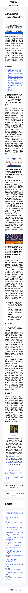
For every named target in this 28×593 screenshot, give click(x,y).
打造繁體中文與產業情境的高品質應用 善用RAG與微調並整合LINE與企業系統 (15, 78)
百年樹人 (14, 2)
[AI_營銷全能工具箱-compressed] (14, 239)
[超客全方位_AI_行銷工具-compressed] (14, 29)
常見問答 (10, 89)
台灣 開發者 (11, 478)
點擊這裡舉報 (11, 456)
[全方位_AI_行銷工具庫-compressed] (14, 161)
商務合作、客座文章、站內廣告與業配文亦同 (14, 463)
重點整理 (10, 90)
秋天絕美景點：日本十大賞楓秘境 (14, 542)
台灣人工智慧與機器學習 (12, 472)
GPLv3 (21, 590)
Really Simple (12, 590)
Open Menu (15, 5)
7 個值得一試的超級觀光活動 (12, 569)
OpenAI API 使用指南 (13, 477)
